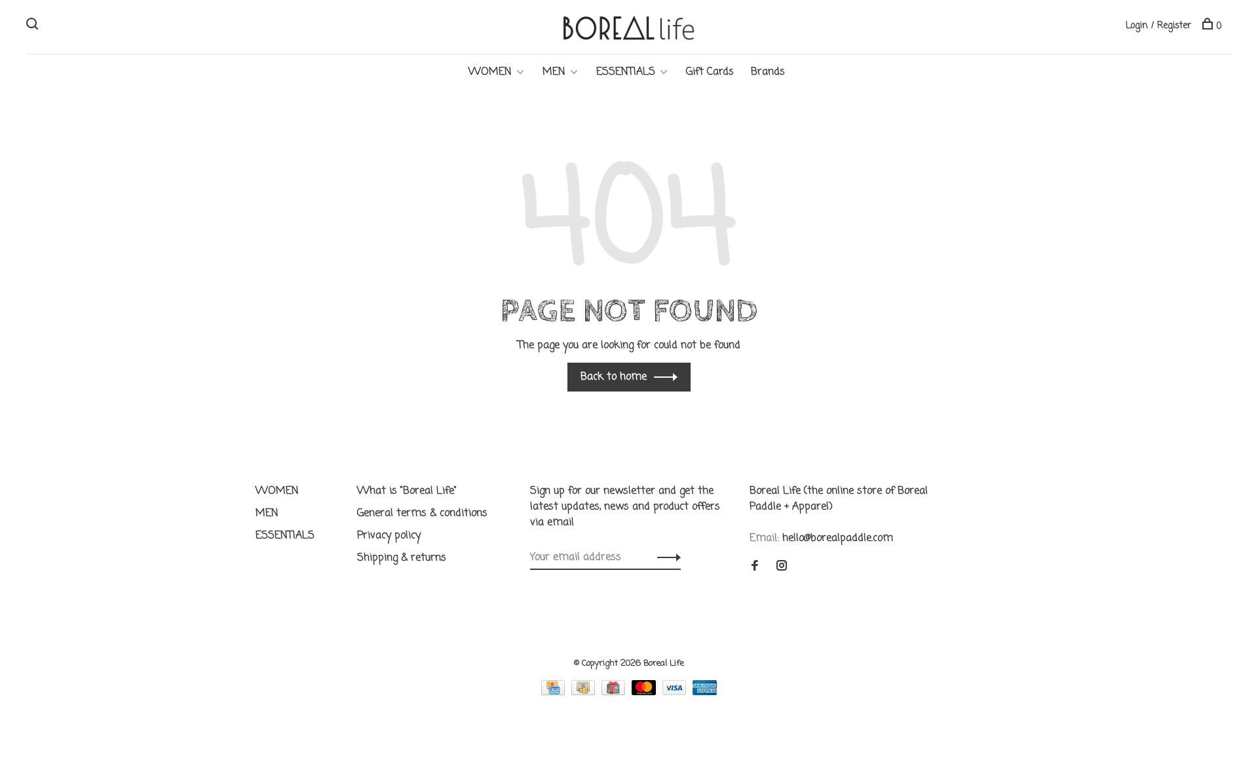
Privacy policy (389, 536)
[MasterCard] (645, 692)
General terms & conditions (422, 513)
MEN (554, 72)
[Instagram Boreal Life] (781, 567)
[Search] (33, 26)
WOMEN (490, 72)
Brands (768, 72)
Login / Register (1158, 26)
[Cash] (584, 692)
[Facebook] (755, 567)
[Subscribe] (665, 557)
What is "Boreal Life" (407, 491)
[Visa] (676, 692)
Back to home (614, 377)
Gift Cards (710, 72)
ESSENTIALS (625, 72)
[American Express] (705, 692)
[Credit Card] (554, 692)
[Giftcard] (614, 692)
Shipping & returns (401, 558)
